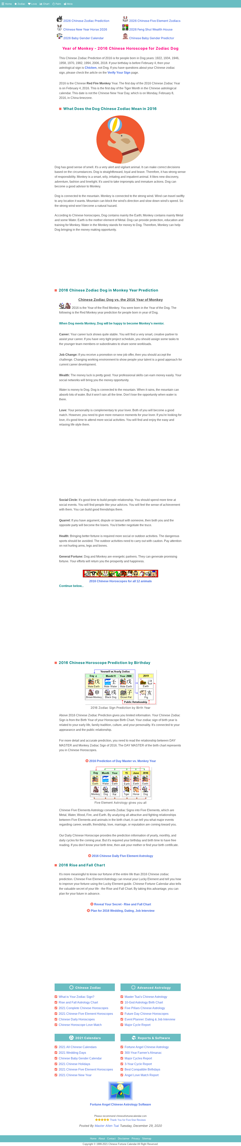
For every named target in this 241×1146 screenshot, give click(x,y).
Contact (111, 1138)
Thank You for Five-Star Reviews (127, 1120)
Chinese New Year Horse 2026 (85, 29)
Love (34, 3)
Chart (46, 3)
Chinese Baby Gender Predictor (151, 38)
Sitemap (146, 1138)
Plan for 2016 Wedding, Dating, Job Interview (122, 910)
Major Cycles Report (138, 1058)
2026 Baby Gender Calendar (83, 38)
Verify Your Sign (119, 72)
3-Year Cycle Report (138, 1064)
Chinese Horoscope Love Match (80, 1024)
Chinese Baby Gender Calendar (80, 1058)
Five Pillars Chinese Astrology (145, 1008)
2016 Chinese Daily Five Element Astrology (122, 856)
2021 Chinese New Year (75, 1075)
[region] (120, 258)
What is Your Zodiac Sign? (76, 996)
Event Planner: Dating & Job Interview (150, 1019)
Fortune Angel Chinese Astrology (147, 1047)
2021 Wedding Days (72, 1052)
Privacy (136, 1138)
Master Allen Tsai (107, 1126)
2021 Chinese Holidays (74, 1064)
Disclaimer (123, 1138)
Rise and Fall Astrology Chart (78, 1002)
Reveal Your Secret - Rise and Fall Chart (122, 904)
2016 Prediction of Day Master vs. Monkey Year (122, 761)
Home (8, 3)
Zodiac (21, 3)
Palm (58, 3)
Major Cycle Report (137, 1024)
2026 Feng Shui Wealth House (150, 29)
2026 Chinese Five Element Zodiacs (155, 21)
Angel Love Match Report (142, 1075)
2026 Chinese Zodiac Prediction (86, 21)
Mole (69, 3)
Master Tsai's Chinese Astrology (146, 996)
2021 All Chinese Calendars (78, 1047)
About (101, 1138)
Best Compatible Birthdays (142, 1069)
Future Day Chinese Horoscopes (147, 1013)
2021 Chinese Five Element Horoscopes (86, 1013)
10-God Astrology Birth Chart (144, 1002)
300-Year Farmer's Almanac (143, 1052)
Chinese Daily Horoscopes (77, 1019)
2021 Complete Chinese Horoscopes (83, 1008)
